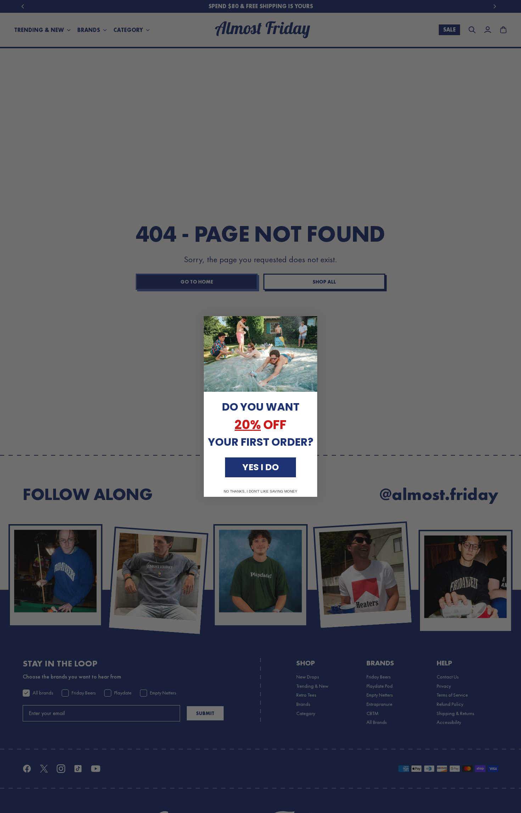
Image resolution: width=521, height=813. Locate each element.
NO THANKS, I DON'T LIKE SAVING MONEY (260, 491)
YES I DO (260, 467)
